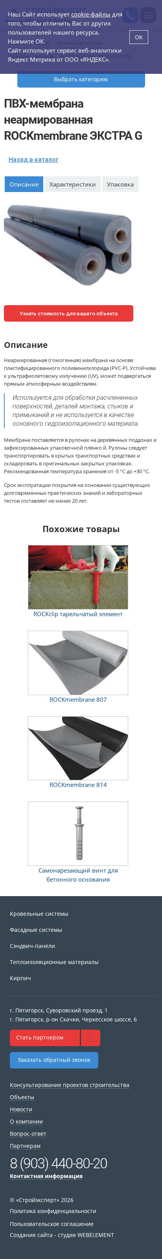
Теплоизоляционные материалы (54, 962)
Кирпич (20, 978)
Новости (21, 1109)
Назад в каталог (34, 159)
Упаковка (120, 184)
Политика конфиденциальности (53, 1211)
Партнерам (25, 1145)
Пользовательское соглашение (52, 1224)
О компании (26, 1121)
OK (139, 37)
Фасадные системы (36, 929)
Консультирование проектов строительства (69, 1085)
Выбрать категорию (81, 79)
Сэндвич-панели (32, 946)
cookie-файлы (90, 14)
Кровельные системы (39, 913)
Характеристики (73, 184)
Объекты (22, 1097)
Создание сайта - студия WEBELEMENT (62, 1235)
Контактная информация (46, 1176)
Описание (24, 184)
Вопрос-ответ (28, 1133)
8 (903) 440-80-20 (58, 1163)
